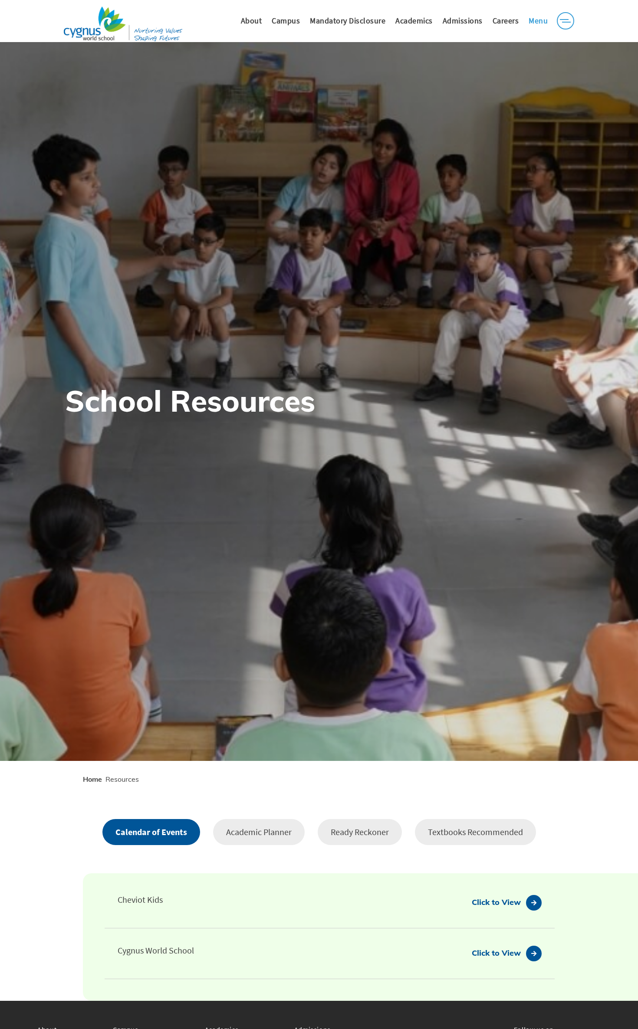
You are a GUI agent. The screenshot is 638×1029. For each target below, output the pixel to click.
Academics (414, 21)
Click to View (496, 902)
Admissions (463, 21)
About (251, 21)
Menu (538, 21)
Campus (286, 21)
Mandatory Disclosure (347, 21)
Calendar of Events (151, 831)
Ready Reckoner (360, 831)
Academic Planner (259, 831)
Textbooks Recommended (475, 831)
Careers (506, 21)
